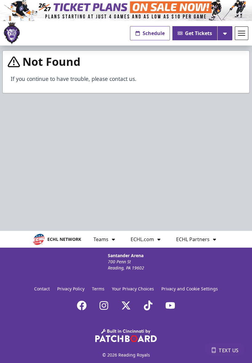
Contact (42, 289)
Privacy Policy (71, 289)
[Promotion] (126, 10)
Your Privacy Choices (133, 289)
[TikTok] (148, 305)
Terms (98, 289)
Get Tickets (198, 33)
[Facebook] (81, 305)
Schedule (154, 33)
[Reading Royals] (12, 33)
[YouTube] (170, 305)
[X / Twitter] (126, 305)
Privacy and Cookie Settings (189, 289)
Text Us (228, 350)
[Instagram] (103, 305)
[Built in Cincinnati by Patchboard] (126, 335)
